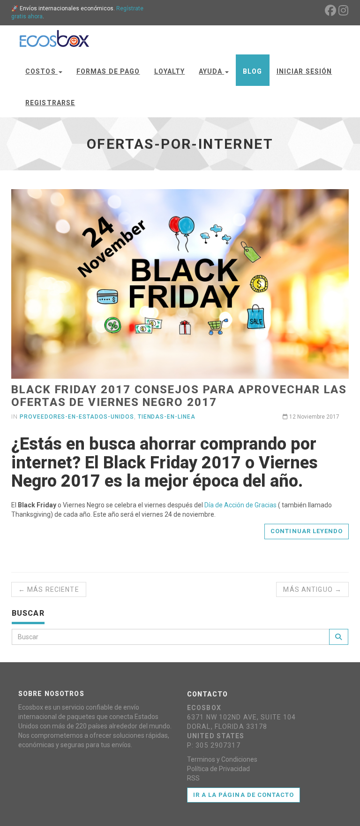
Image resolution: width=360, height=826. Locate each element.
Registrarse (50, 103)
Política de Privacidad (218, 768)
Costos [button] (41, 71)
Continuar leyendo (306, 531)
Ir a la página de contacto (243, 794)
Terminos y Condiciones (222, 759)
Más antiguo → (312, 589)
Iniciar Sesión (304, 71)
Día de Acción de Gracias (240, 505)
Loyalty (169, 71)
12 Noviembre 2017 (313, 416)
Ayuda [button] (211, 71)
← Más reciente (48, 589)
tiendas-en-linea (166, 416)
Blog (252, 71)
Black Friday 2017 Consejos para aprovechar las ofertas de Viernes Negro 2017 (179, 395)
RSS (193, 778)
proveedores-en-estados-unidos (77, 416)
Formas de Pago (108, 71)
